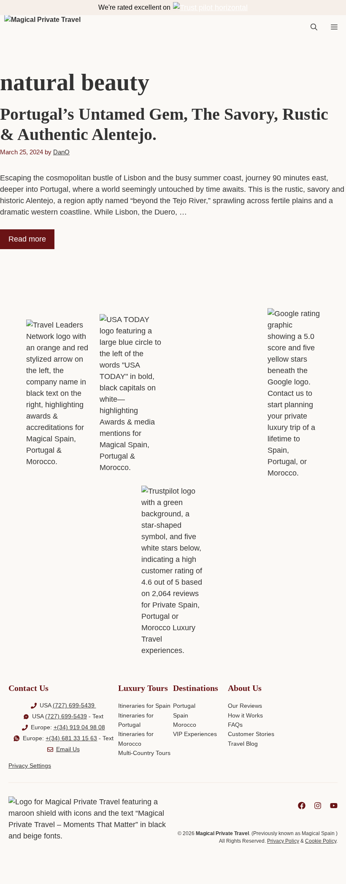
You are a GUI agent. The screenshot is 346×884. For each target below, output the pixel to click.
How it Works (245, 715)
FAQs (235, 724)
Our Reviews (245, 705)
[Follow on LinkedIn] (301, 805)
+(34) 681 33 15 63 (71, 738)
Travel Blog (243, 743)
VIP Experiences (195, 734)
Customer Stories (251, 734)
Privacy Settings (29, 765)
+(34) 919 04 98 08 (79, 727)
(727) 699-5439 (74, 705)
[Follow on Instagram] (318, 805)
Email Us (68, 749)
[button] (314, 27)
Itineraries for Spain (144, 705)
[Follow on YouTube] (334, 805)
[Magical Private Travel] (42, 27)
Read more (27, 239)
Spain (180, 715)
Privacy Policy (283, 841)
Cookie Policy (320, 841)
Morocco (184, 724)
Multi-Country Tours (144, 753)
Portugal (184, 705)
